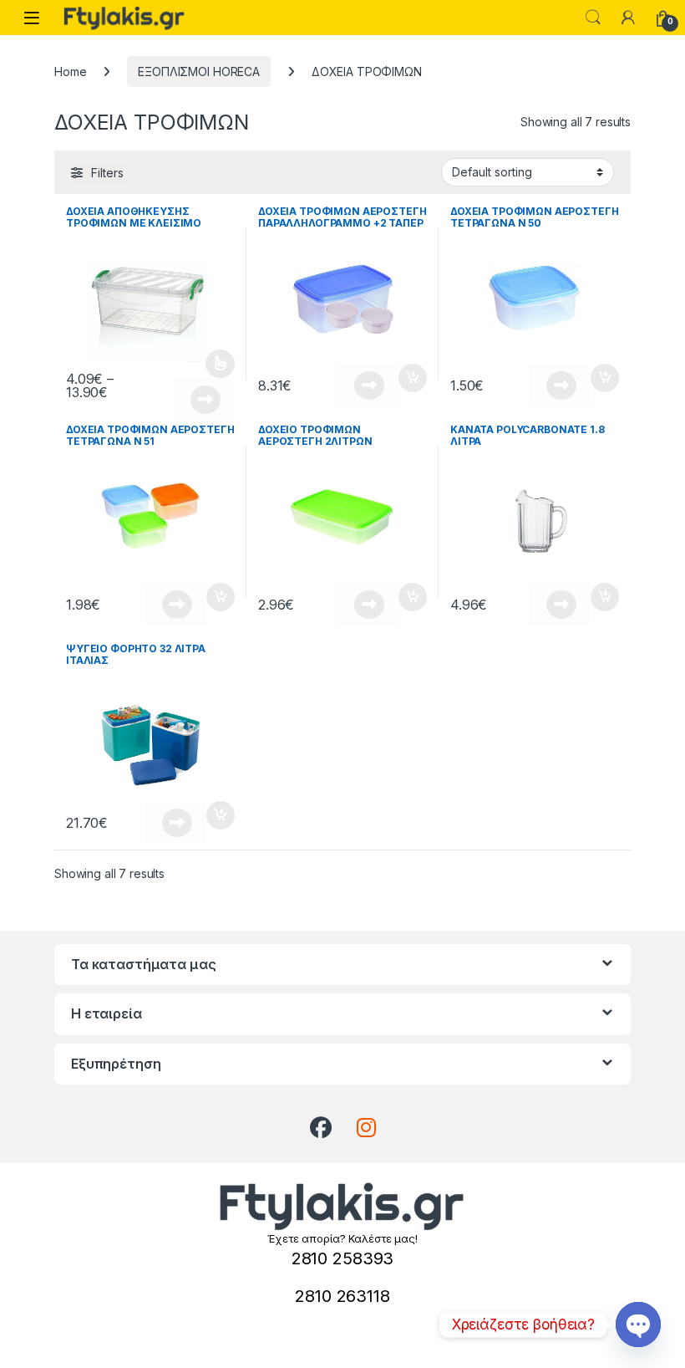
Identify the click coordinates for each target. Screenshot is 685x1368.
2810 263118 (342, 1296)
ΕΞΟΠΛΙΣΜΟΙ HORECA (199, 71)
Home (70, 71)
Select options (215, 364)
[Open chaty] (638, 1324)
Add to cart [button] (412, 378)
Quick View (204, 399)
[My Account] (628, 18)
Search (593, 17)
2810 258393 (342, 1258)
